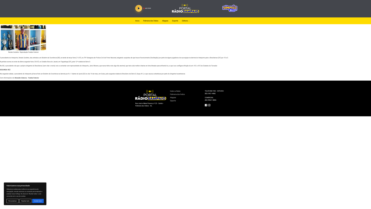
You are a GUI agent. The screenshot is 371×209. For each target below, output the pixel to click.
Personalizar (12, 201)
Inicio (137, 21)
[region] (25, 193)
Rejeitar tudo (25, 201)
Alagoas (165, 21)
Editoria (185, 21)
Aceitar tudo (38, 201)
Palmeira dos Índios (150, 21)
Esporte (175, 21)
